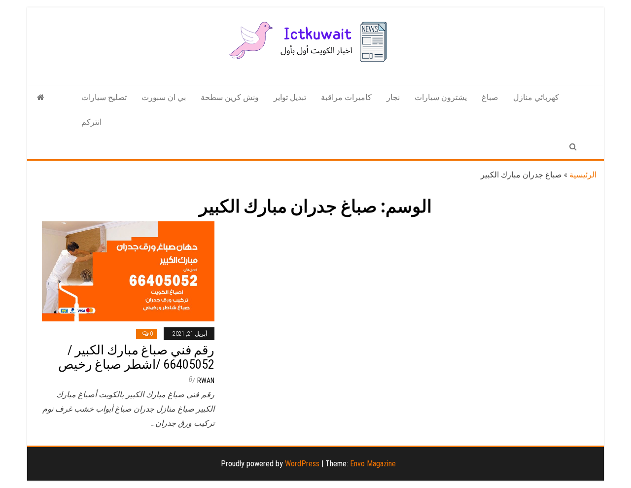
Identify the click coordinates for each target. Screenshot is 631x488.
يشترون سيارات (441, 97)
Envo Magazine (373, 463)
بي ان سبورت (163, 97)
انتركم (91, 122)
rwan (205, 380)
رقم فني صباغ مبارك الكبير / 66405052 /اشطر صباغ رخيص (136, 357)
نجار (393, 97)
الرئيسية (582, 174)
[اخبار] (40, 97)
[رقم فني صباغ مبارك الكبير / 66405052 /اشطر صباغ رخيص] (128, 271)
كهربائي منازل (536, 97)
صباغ (490, 97)
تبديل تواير (290, 97)
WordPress (302, 463)
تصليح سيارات (104, 97)
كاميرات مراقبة (346, 97)
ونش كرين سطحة (230, 97)
